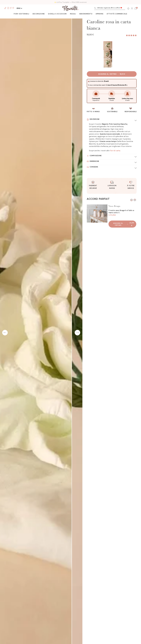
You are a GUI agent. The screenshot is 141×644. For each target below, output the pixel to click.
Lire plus (112, 215)
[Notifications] (128, 8)
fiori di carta (115, 151)
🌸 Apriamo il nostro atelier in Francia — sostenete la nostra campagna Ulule (70, 2)
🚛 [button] (89, 81)
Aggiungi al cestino (111, 74)
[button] (109, 8)
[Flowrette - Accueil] (70, 8)
